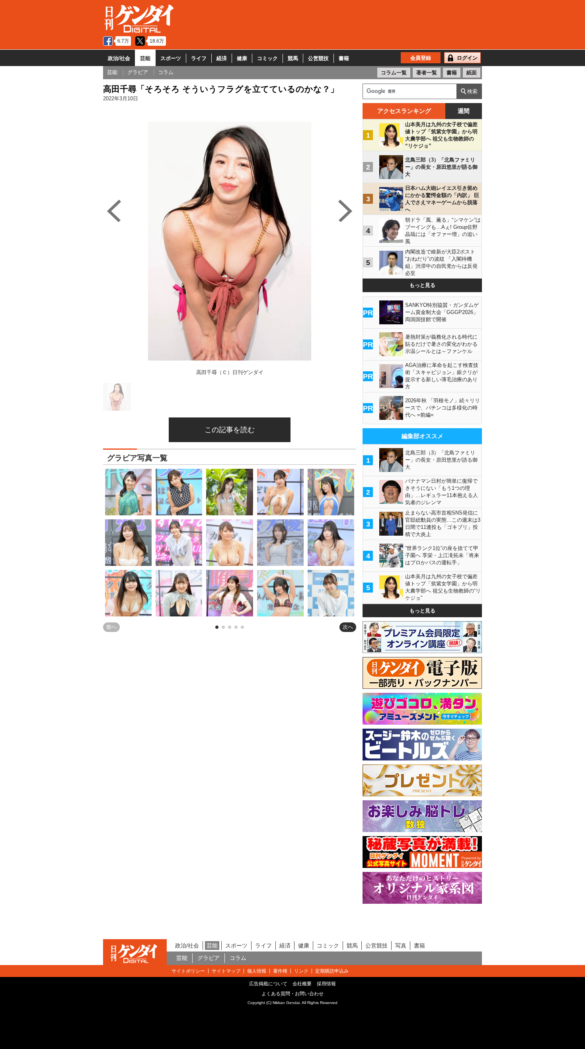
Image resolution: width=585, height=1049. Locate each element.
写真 (400, 945)
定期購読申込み (332, 971)
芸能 (145, 58)
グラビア (208, 958)
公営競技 (318, 58)
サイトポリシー (188, 971)
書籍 (344, 58)
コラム (238, 958)
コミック (267, 58)
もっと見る (422, 285)
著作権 (280, 971)
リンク (301, 971)
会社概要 (302, 984)
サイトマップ (226, 971)
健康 (242, 58)
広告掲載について (268, 984)
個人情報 (256, 971)
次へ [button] (348, 627)
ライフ (199, 58)
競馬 (293, 58)
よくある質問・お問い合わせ (292, 993)
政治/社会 (119, 58)
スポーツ (170, 58)
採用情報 (326, 984)
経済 (221, 58)
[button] (216, 627)
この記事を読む (230, 430)
